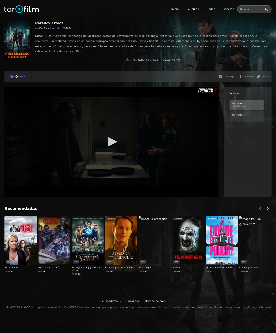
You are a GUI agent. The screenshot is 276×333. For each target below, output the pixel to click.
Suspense (49, 28)
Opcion (239, 104)
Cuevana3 (133, 301)
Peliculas (192, 9)
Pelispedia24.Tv (110, 301)
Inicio (175, 9)
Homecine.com (155, 301)
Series (211, 9)
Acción (39, 28)
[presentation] (268, 208)
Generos (228, 9)
